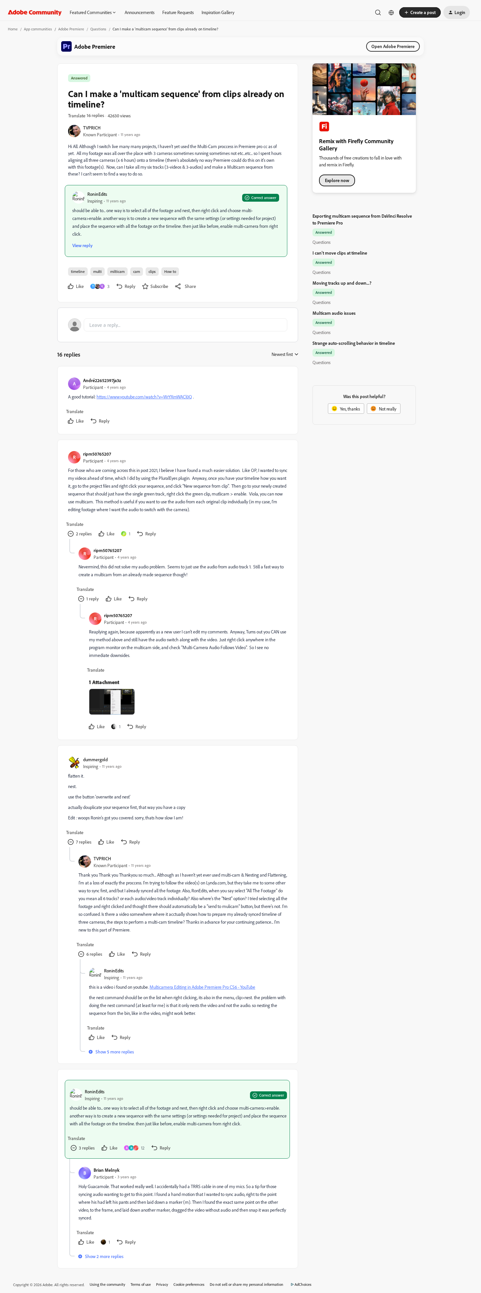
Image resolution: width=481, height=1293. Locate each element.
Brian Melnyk (106, 1170)
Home (13, 28)
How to (170, 271)
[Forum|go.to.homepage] (35, 12)
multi (97, 271)
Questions (98, 28)
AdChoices (303, 1284)
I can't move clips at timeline (339, 253)
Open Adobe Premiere (393, 46)
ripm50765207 (97, 454)
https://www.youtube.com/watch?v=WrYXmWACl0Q (144, 396)
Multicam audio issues (334, 313)
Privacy (162, 1284)
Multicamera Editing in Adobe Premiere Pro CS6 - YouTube (202, 987)
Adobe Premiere (71, 28)
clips (152, 271)
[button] (420, 12)
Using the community (107, 1284)
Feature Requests (178, 12)
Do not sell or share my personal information (246, 1284)
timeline (78, 271)
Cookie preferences (189, 1284)
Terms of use (141, 1284)
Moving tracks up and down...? (341, 283)
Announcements (139, 12)
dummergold (95, 759)
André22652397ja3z (102, 380)
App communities (38, 28)
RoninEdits (97, 194)
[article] (177, 401)
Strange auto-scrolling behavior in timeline (353, 343)
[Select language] (391, 12)
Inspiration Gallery (218, 12)
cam (136, 271)
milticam (117, 271)
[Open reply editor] (178, 325)
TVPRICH (91, 127)
